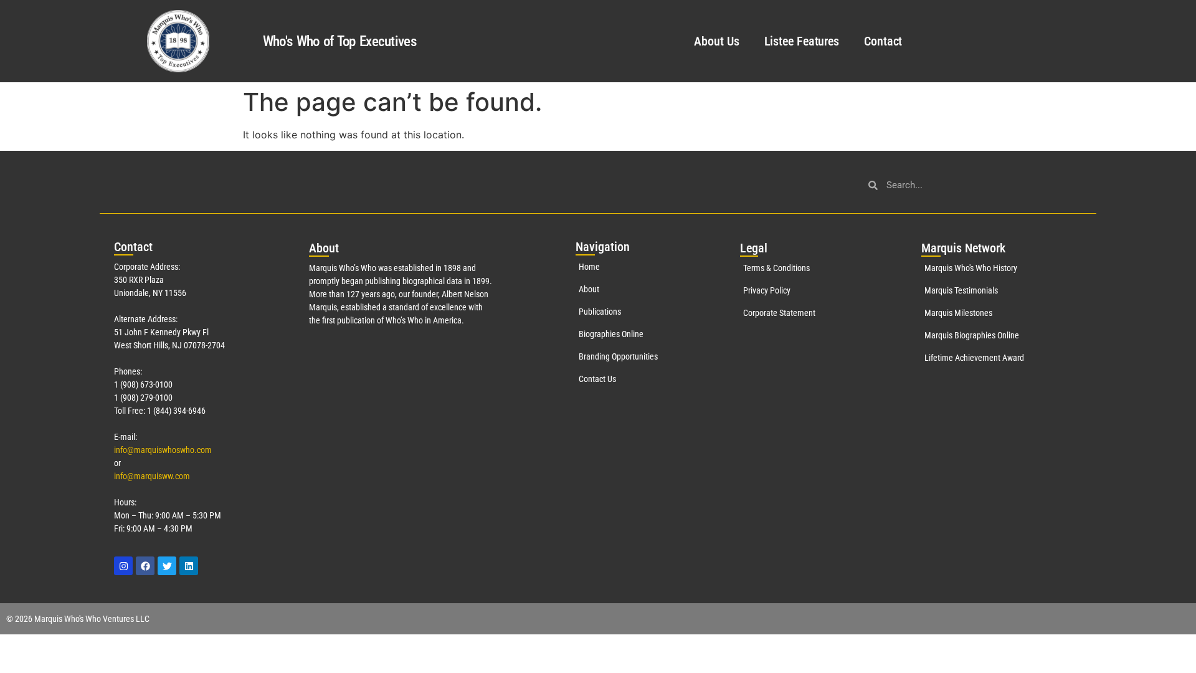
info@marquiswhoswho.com (163, 450)
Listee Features (802, 41)
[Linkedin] (188, 565)
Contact (883, 41)
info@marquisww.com (152, 476)
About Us (716, 41)
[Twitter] (167, 565)
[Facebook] (145, 565)
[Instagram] (123, 565)
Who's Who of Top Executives (339, 41)
